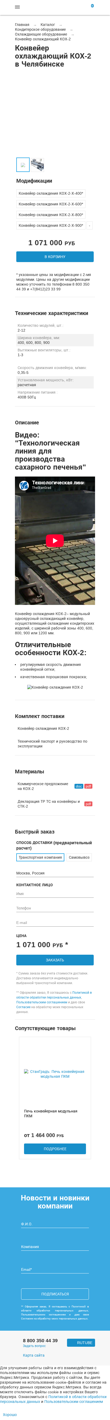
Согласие (23, 1007)
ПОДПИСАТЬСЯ (55, 1294)
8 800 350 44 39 (40, 1341)
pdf (88, 786)
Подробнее (55, 1149)
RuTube (84, 1343)
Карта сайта (34, 1355)
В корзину (55, 257)
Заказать (55, 960)
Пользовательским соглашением (41, 1002)
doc (79, 786)
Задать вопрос (34, 1346)
